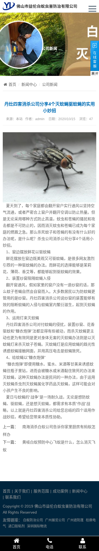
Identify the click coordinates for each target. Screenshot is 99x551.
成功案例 (60, 491)
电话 (49, 547)
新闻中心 (29, 84)
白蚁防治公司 (33, 520)
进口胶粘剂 (16, 526)
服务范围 (41, 491)
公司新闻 (49, 84)
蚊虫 (60, 219)
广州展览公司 (55, 520)
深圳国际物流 (37, 526)
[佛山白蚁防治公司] (40, 7)
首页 (12, 84)
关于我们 (22, 491)
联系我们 (13, 497)
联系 (82, 547)
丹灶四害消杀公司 (45, 298)
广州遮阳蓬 (75, 520)
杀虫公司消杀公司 (52, 238)
